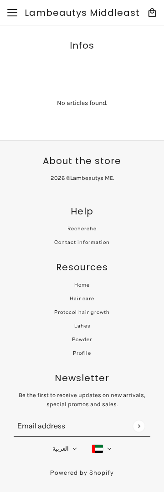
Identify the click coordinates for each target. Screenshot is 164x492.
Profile (82, 353)
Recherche (82, 228)
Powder (82, 339)
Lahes (82, 326)
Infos (82, 45)
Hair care (82, 298)
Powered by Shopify (82, 472)
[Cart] (152, 13)
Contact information (82, 242)
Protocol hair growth (82, 312)
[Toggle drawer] (12, 12)
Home (82, 285)
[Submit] (139, 426)
